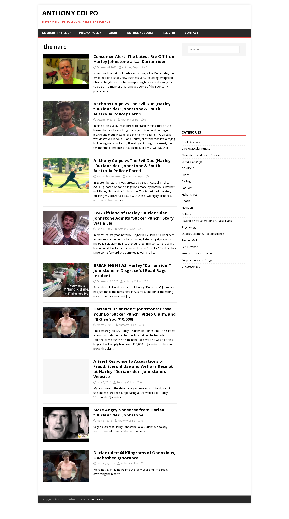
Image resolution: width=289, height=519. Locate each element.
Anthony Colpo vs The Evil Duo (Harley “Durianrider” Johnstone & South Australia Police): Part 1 (131, 165)
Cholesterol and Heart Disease (201, 155)
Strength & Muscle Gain (197, 253)
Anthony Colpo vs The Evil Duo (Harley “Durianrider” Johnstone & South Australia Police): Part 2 (131, 109)
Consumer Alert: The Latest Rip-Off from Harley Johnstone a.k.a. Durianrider (134, 59)
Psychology (189, 227)
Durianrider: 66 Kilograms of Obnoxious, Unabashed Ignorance (134, 455)
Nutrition (187, 207)
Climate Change (192, 162)
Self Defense (190, 247)
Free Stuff (169, 33)
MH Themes (96, 499)
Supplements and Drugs (197, 260)
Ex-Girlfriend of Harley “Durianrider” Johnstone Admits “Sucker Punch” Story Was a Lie (133, 218)
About (114, 33)
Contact (192, 33)
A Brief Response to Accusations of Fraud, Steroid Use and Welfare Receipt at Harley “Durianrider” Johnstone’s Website (133, 369)
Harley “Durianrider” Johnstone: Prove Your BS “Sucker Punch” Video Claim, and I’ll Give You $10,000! (134, 314)
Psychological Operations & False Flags (207, 220)
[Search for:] (214, 49)
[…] (128, 296)
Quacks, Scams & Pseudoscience (203, 234)
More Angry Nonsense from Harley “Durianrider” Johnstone (128, 412)
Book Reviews (191, 142)
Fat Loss (187, 188)
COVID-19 (188, 168)
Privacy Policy (90, 33)
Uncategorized (191, 266)
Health (186, 201)
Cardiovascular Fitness (196, 148)
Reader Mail (189, 240)
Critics (185, 175)
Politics (186, 214)
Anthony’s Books (140, 33)
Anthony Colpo (131, 67)
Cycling (186, 181)
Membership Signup (56, 33)
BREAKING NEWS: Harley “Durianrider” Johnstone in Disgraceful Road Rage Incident (132, 270)
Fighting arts (189, 194)
